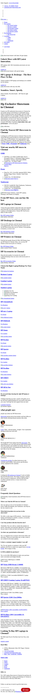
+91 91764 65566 (13, 3)
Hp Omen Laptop (12, 30)
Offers (6, 662)
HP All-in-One (11, 34)
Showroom (4, 416)
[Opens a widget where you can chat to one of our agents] (25, 690)
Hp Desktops (7, 33)
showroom (24, 442)
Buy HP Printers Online (7, 246)
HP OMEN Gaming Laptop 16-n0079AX (15, 580)
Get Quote (7, 46)
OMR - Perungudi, (11, 143)
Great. (2, 429)
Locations (6, 36)
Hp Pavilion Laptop (13, 28)
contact (6, 43)
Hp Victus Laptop (12, 25)
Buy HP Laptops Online (7, 215)
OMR (9, 37)
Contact (6, 664)
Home (5, 22)
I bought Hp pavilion (6, 460)
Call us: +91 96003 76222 (11, 6)
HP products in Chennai (14, 475)
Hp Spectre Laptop (13, 31)
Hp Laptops (7, 23)
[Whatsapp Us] (19, 691)
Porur (9, 39)
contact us (3, 69)
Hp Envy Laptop (12, 27)
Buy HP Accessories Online (8, 261)
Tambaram (10, 40)
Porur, (4, 143)
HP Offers (7, 42)
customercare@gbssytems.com (12, 7)
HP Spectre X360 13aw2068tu (11, 597)
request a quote (5, 641)
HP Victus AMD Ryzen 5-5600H (12, 564)
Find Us (15, 178)
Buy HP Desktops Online (7, 231)
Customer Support (5, 404)
